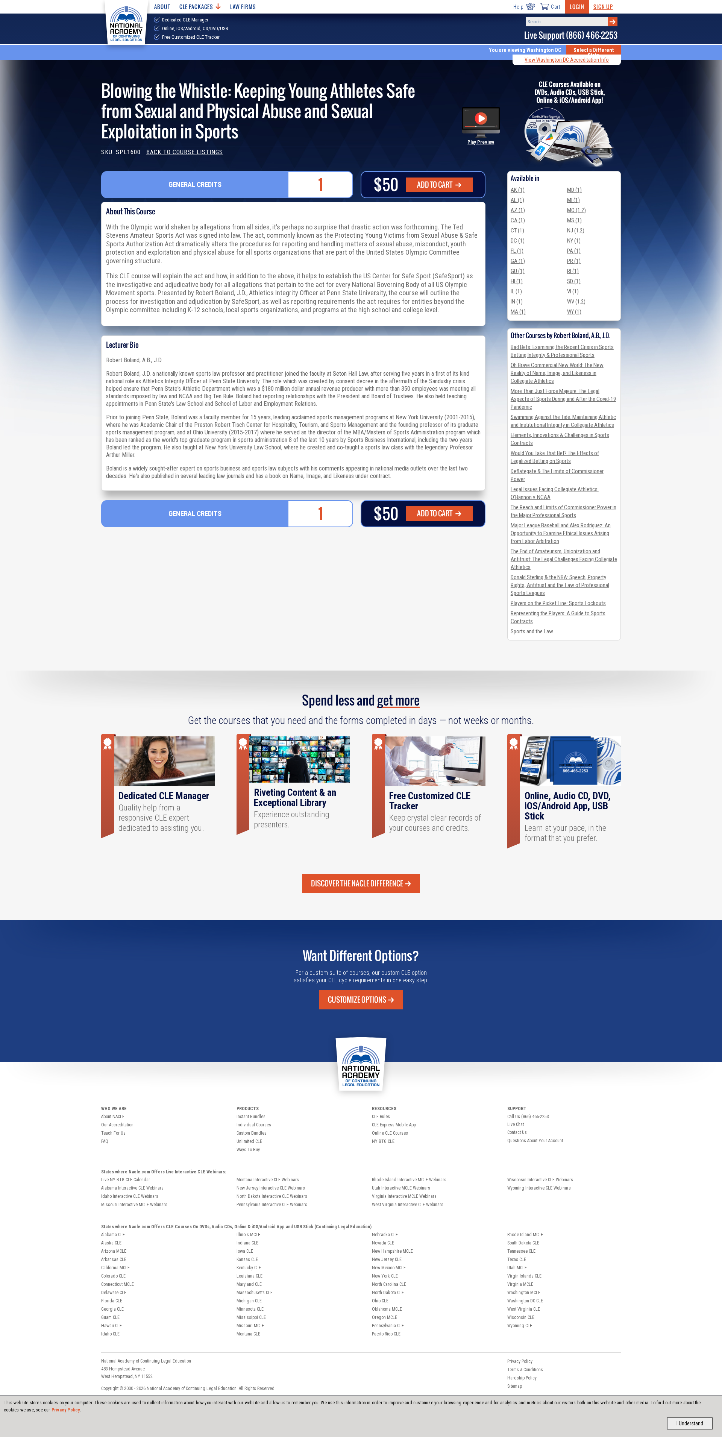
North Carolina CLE (389, 1284)
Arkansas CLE (113, 1259)
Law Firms (243, 7)
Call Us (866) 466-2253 (528, 1116)
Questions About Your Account (535, 1140)
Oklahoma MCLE (387, 1309)
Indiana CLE (247, 1243)
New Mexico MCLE (389, 1267)
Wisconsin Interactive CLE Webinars (540, 1179)
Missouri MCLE (250, 1325)
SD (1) (574, 281)
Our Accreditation (117, 1124)
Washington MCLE (523, 1292)
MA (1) (518, 311)
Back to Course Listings (184, 152)
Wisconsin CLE (520, 1317)
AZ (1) (518, 210)
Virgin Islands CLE (524, 1276)
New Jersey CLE (387, 1259)
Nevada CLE (383, 1243)
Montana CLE (248, 1334)
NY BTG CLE (383, 1141)
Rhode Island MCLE (525, 1234)
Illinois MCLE (248, 1234)
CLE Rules (381, 1116)
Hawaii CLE (111, 1325)
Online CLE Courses (390, 1133)
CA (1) (518, 220)
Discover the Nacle (357, 883)
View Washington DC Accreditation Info (567, 60)
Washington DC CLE (525, 1300)
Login (577, 7)
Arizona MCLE (113, 1251)
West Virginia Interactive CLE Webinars (407, 1204)
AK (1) (518, 190)
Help (518, 7)
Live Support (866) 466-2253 (570, 35)
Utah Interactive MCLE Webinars (401, 1188)
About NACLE (112, 1116)
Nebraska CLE (385, 1234)
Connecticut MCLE (117, 1284)
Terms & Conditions (525, 1369)
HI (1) (517, 281)
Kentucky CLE (249, 1267)
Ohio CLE (380, 1300)
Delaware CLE (113, 1292)
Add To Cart (435, 184)
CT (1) (517, 230)
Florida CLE (111, 1300)
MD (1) (574, 190)
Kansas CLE (247, 1259)
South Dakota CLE (523, 1243)
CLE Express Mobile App (394, 1124)
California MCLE (115, 1267)
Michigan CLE (249, 1300)
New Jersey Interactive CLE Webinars (271, 1188)
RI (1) (573, 271)
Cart (556, 7)
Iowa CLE (245, 1251)
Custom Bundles (252, 1133)
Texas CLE (516, 1259)
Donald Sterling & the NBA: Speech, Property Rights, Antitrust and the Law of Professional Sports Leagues (560, 585)
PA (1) (574, 250)
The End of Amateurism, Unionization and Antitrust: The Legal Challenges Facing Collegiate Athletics (564, 559)
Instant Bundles (251, 1116)
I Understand (689, 1423)
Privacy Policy (66, 1410)
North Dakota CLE (388, 1292)
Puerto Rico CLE (386, 1334)
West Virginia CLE (523, 1309)
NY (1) (574, 240)
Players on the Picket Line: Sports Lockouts (558, 603)
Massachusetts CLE (255, 1292)
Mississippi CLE (251, 1317)
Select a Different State (593, 52)
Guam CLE (110, 1317)
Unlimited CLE (249, 1141)
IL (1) (516, 291)
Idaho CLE (110, 1334)
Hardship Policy (522, 1378)
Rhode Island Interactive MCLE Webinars (409, 1179)
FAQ (104, 1141)
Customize (357, 999)
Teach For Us (113, 1133)
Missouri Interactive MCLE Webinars (134, 1204)
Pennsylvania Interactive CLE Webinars (272, 1204)
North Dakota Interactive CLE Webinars (272, 1196)
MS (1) (574, 220)
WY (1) (574, 311)
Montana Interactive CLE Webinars (268, 1179)
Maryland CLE (249, 1284)
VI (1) (573, 291)
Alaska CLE (111, 1243)
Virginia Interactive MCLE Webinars (404, 1196)
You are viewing (525, 50)
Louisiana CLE (249, 1276)
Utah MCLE (517, 1267)
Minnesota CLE (250, 1309)
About (162, 7)
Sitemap (514, 1386)
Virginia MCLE (520, 1284)
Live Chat (515, 1124)
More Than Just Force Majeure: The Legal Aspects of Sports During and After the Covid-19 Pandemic (563, 399)
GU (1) (518, 271)
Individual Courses (254, 1124)
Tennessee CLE (521, 1251)
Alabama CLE (113, 1234)
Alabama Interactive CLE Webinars (132, 1188)
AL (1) (517, 200)
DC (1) (518, 240)
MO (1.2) (576, 210)
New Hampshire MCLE (392, 1251)
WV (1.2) (576, 301)
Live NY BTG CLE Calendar (125, 1179)
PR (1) (574, 261)
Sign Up (603, 7)
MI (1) (573, 200)
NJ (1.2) (575, 230)
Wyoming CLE (519, 1325)
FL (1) (517, 250)
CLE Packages (196, 7)
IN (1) (517, 301)
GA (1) (518, 261)
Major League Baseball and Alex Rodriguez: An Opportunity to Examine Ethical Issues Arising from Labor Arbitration (561, 533)
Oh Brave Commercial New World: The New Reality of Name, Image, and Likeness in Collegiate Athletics (557, 373)
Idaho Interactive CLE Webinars (129, 1196)
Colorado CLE (113, 1276)
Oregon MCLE (384, 1317)
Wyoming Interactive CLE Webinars (539, 1188)
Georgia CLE (112, 1309)
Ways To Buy (248, 1149)
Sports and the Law (532, 631)
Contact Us (517, 1132)
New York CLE (385, 1276)
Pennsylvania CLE (388, 1325)
